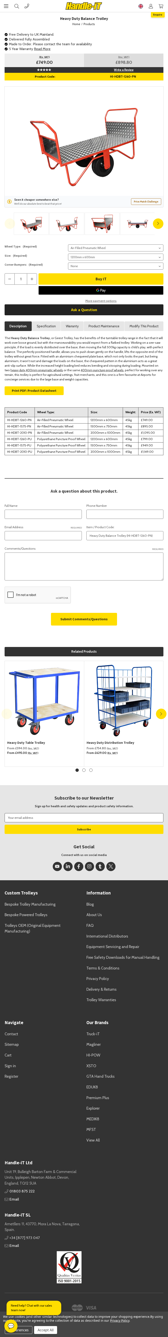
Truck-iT (93, 1034)
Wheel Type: (21, 246)
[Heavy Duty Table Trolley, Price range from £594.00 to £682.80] (44, 700)
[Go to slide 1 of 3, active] (77, 770)
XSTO (91, 1065)
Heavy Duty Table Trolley (26, 743)
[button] (43, 1267)
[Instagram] (89, 866)
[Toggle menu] (6, 6)
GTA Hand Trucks (100, 1076)
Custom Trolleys (21, 893)
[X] (111, 866)
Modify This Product (144, 326)
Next (158, 223)
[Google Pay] (100, 290)
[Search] (16, 6)
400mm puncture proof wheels (102, 370)
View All (93, 1140)
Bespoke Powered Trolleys (26, 914)
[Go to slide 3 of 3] (91, 770)
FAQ (90, 925)
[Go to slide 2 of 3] (84, 770)
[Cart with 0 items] (161, 6)
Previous (10, 223)
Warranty (72, 326)
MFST (91, 1129)
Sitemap (12, 1044)
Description (18, 326)
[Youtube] (57, 866)
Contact (11, 1034)
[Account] (151, 6)
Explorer (93, 1108)
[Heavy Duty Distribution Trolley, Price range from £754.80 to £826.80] (124, 700)
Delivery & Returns (101, 989)
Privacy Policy (97, 978)
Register (11, 1076)
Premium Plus (97, 1097)
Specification (46, 326)
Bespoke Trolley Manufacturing (30, 904)
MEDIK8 (92, 1119)
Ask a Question (84, 309)
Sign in (10, 1065)
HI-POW (93, 1055)
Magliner (93, 1044)
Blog (90, 904)
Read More (42, 49)
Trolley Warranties (101, 999)
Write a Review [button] (123, 69)
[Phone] (27, 6)
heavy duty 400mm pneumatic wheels (36, 370)
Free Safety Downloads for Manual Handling (122, 957)
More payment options (101, 301)
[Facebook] (78, 866)
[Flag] (140, 6)
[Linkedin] (68, 866)
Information (98, 893)
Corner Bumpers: (24, 265)
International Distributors (107, 936)
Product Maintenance (104, 326)
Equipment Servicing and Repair (112, 946)
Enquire (157, 14)
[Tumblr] (100, 866)
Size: (16, 256)
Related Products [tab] (84, 652)
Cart (8, 1055)
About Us (94, 914)
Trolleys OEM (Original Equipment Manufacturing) (33, 928)
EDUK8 (92, 1087)
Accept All (46, 1330)
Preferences (19, 1330)
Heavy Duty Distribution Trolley (110, 743)
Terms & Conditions (102, 968)
